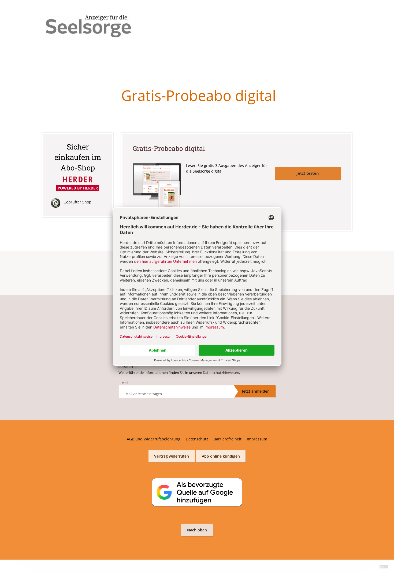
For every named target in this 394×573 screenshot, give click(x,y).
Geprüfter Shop (77, 202)
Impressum (257, 438)
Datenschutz (197, 438)
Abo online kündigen (221, 456)
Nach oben (197, 529)
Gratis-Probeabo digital (169, 148)
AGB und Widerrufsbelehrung (153, 438)
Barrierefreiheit (227, 438)
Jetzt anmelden (256, 391)
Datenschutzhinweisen (221, 372)
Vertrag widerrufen (171, 456)
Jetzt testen (307, 173)
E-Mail (123, 382)
